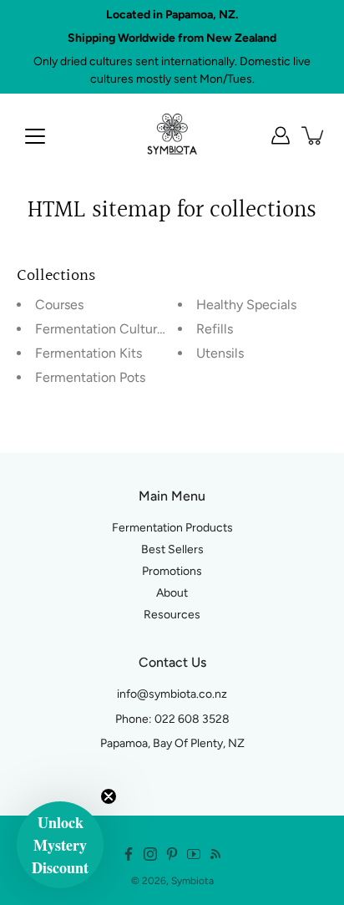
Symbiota (192, 881)
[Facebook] (128, 854)
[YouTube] (193, 854)
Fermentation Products (172, 528)
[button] (60, 844)
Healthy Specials (246, 305)
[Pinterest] (172, 854)
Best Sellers (172, 549)
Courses (59, 305)
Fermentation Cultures (102, 329)
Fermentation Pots (90, 377)
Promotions (172, 571)
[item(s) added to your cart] (314, 135)
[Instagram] (150, 854)
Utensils (220, 353)
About (172, 593)
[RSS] (215, 854)
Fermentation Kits (88, 353)
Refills (214, 329)
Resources (172, 615)
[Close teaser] (108, 796)
